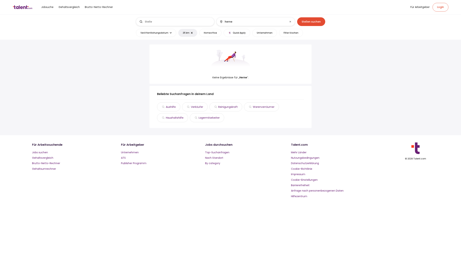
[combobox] (178, 22)
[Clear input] (290, 22)
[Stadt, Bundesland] (253, 22)
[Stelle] (175, 22)
